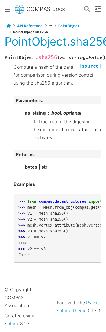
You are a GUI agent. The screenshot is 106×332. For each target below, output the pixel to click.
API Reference (30, 26)
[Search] (87, 9)
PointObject (68, 26)
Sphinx (12, 323)
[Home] (9, 26)
